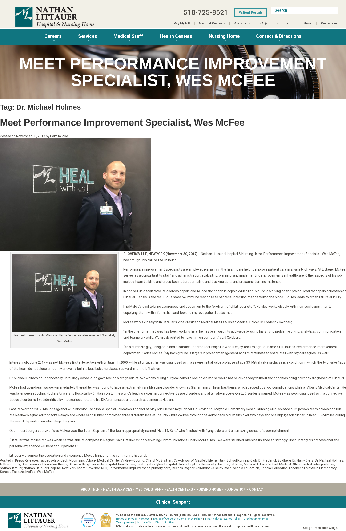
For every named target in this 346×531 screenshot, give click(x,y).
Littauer (236, 464)
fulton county (10, 464)
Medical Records (212, 23)
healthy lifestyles (150, 464)
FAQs (264, 23)
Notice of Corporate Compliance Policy (177, 518)
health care (126, 464)
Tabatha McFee (24, 472)
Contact (257, 489)
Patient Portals (251, 12)
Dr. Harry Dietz (303, 460)
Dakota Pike (59, 136)
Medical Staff (128, 36)
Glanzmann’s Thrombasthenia (44, 464)
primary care (160, 468)
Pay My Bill (182, 23)
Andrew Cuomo (132, 460)
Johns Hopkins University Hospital (203, 464)
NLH (104, 468)
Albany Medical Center (103, 460)
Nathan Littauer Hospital (42, 468)
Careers (53, 36)
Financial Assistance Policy (222, 518)
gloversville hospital (102, 464)
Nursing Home (224, 36)
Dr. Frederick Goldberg (274, 460)
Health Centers (176, 36)
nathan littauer (11, 468)
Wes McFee (45, 472)
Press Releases (27, 460)
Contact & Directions (279, 36)
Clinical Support (173, 502)
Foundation (285, 23)
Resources (329, 23)
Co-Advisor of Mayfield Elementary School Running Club (215, 460)
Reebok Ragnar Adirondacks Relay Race (202, 468)
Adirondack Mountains (68, 460)
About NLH (242, 23)
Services (87, 36)
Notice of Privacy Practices (133, 518)
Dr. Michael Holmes (329, 460)
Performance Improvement (129, 468)
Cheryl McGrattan (159, 460)
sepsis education (246, 468)
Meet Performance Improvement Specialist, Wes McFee (122, 122)
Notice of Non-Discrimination (155, 522)
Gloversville (77, 464)
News (307, 23)
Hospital (170, 464)
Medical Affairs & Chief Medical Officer (273, 464)
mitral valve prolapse (318, 464)
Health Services (117, 489)
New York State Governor (81, 468)
